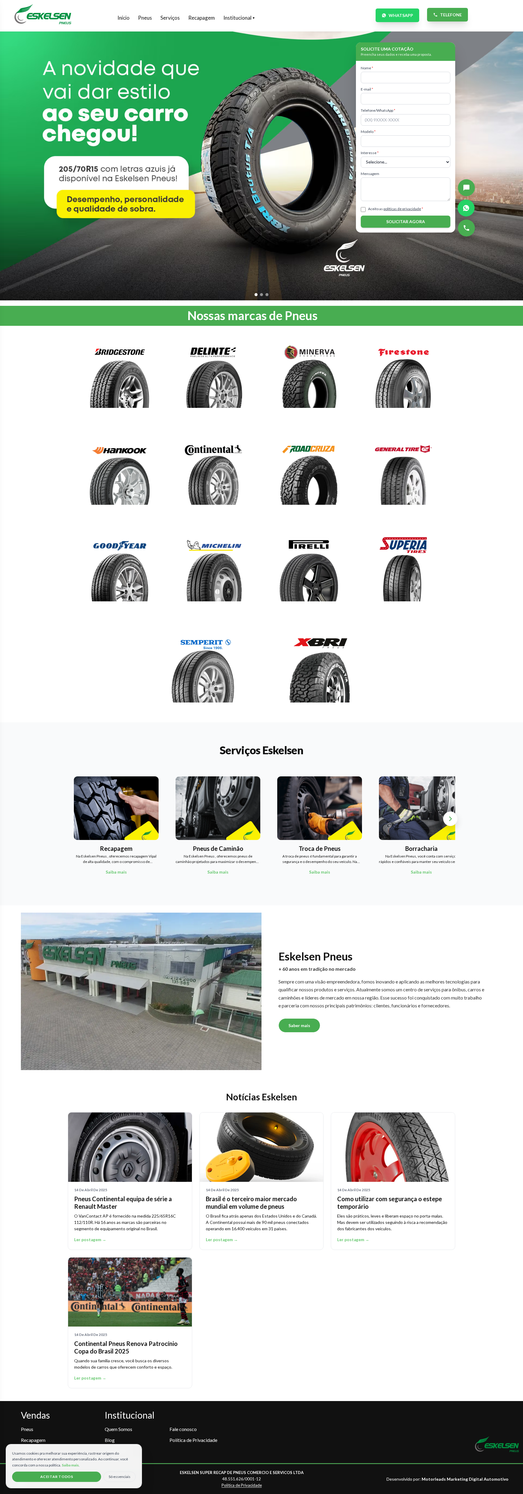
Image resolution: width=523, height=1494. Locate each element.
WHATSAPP (401, 15)
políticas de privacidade (402, 209)
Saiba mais (70, 1465)
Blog (110, 1440)
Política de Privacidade (193, 1440)
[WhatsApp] (466, 208)
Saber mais (299, 1025)
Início (123, 18)
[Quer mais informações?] (466, 187)
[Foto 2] (261, 294)
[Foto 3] (266, 294)
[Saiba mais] (120, 379)
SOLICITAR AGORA (405, 221)
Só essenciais (119, 1476)
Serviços (170, 18)
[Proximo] (450, 818)
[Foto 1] (256, 294)
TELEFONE (451, 14)
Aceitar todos (56, 1476)
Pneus (145, 18)
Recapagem (201, 18)
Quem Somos (118, 1429)
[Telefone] (466, 228)
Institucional (239, 18)
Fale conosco (183, 1429)
